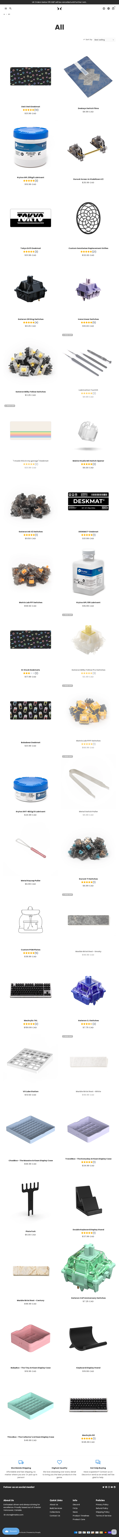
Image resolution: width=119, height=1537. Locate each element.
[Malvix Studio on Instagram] (109, 1487)
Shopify (38, 1532)
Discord (76, 1504)
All (9, 14)
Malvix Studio (21, 1532)
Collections (55, 1512)
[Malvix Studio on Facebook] (106, 1487)
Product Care (79, 1519)
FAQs (75, 1508)
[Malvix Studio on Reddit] (115, 1487)
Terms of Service (103, 1515)
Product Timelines (81, 1515)
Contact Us (55, 1515)
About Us (54, 1504)
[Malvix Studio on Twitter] (103, 1487)
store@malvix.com (13, 1514)
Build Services (56, 1508)
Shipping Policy (102, 1512)
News (75, 1512)
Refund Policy (102, 1508)
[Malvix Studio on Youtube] (112, 1487)
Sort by (87, 39)
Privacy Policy (102, 1504)
